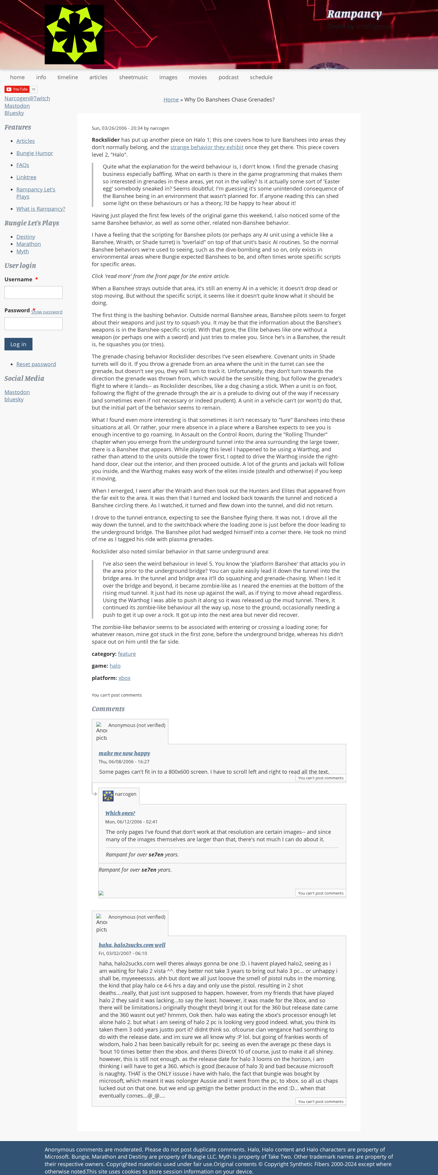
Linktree (26, 177)
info (41, 77)
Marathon (28, 243)
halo (115, 665)
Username (21, 279)
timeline (68, 77)
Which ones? (120, 813)
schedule (261, 77)
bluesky (14, 399)
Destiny (25, 236)
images (168, 77)
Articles (25, 140)
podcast (229, 77)
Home (171, 99)
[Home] (74, 34)
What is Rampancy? (40, 208)
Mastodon (17, 105)
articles (98, 77)
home (17, 77)
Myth (22, 251)
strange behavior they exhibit (206, 147)
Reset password (36, 364)
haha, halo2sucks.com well (132, 944)
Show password (47, 312)
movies (198, 77)
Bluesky (14, 112)
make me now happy (124, 753)
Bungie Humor (34, 153)
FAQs (22, 164)
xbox (125, 677)
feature (127, 653)
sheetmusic (133, 77)
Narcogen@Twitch (27, 98)
